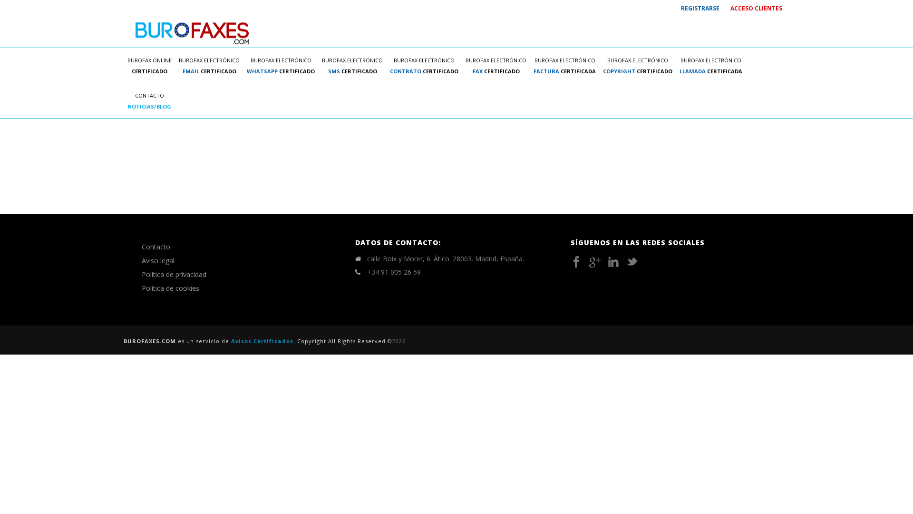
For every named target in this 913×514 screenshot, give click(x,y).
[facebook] (576, 262)
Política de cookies (170, 288)
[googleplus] (595, 262)
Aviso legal (158, 260)
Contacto (149, 101)
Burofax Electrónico (209, 66)
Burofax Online (149, 66)
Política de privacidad (174, 274)
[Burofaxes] (192, 32)
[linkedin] (613, 262)
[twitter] (632, 262)
